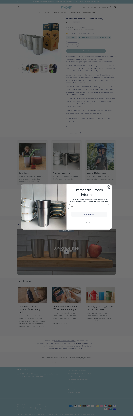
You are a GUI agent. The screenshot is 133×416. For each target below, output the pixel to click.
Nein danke (89, 222)
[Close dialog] (109, 187)
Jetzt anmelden (89, 214)
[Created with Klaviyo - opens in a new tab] (66, 231)
